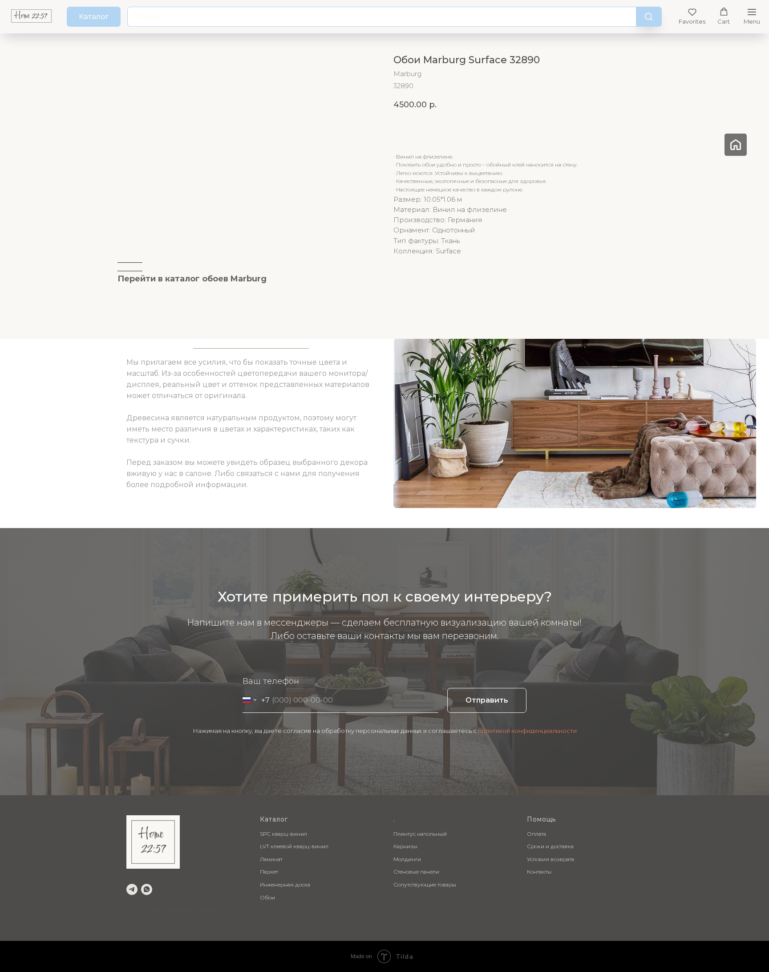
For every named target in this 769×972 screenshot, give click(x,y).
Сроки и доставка (550, 846)
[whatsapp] (146, 889)
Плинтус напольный (420, 833)
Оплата (536, 833)
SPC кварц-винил (283, 833)
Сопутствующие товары (424, 884)
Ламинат (271, 859)
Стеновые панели (416, 871)
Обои (267, 897)
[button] (692, 16)
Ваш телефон (271, 681)
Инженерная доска (285, 884)
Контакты (539, 871)
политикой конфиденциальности (527, 730)
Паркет (269, 871)
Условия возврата (550, 859)
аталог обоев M (204, 279)
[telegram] (132, 889)
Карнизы (405, 846)
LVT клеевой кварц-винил (294, 846)
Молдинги (407, 859)
